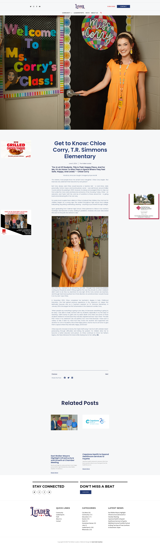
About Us (59, 519)
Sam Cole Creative (97, 542)
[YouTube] (39, 6)
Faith (57, 517)
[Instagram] (33, 6)
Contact (58, 521)
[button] (111, 6)
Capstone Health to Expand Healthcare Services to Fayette (95, 456)
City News (85, 513)
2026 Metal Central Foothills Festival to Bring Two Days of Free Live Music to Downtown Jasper (119, 525)
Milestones (85, 530)
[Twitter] (30, 6)
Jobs (83, 525)
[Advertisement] (16, 171)
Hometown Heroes (87, 523)
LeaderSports (60, 515)
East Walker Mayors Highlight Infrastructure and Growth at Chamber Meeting (62, 459)
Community (59, 513)
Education (85, 517)
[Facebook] (36, 6)
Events (84, 519)
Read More (54, 472)
